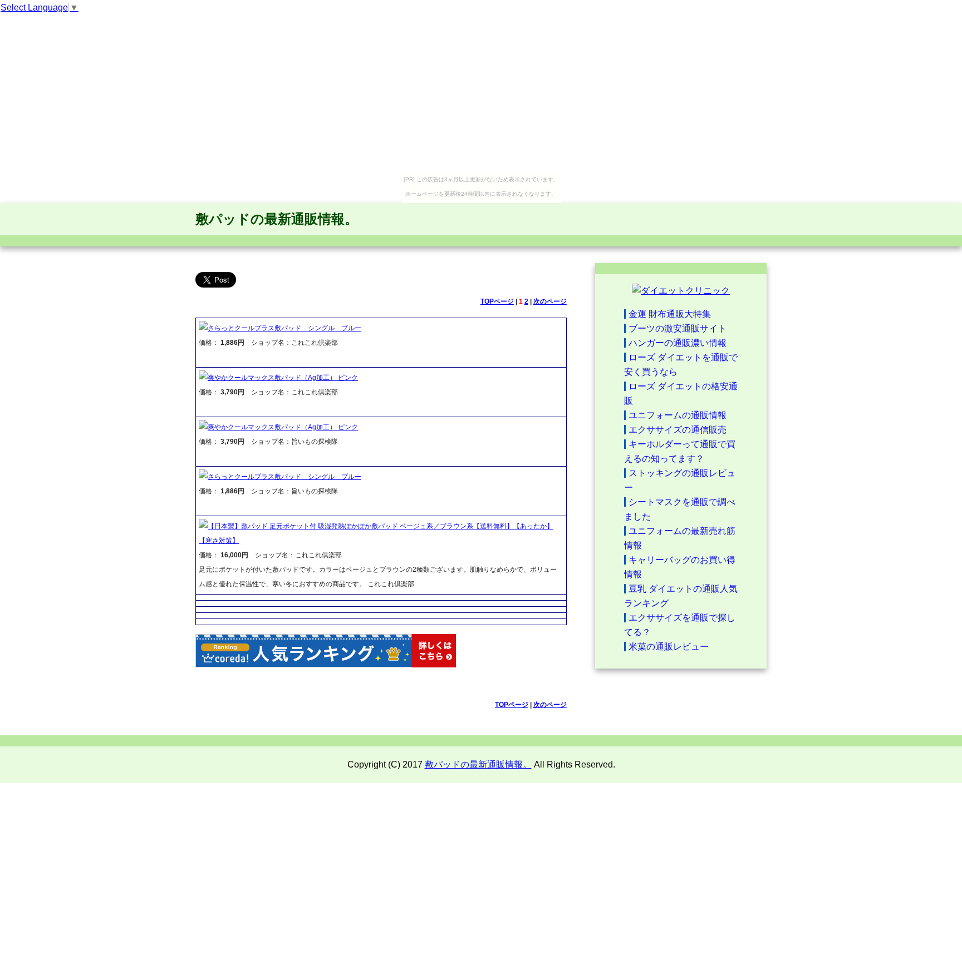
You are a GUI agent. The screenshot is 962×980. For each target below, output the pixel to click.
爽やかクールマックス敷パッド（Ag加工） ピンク (283, 378)
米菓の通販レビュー (669, 646)
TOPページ (497, 301)
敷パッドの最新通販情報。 (276, 218)
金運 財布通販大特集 (670, 314)
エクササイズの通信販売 (678, 429)
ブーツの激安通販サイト (678, 328)
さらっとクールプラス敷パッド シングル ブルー (284, 328)
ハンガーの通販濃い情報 (678, 343)
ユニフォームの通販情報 (678, 415)
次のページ (550, 301)
